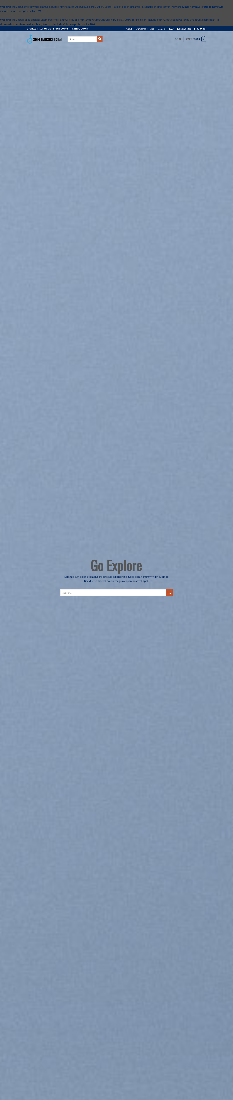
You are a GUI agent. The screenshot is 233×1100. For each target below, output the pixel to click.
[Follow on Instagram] (198, 29)
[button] (184, 28)
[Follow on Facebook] (195, 29)
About (129, 28)
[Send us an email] (204, 29)
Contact (161, 28)
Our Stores (141, 28)
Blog (152, 28)
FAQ (171, 28)
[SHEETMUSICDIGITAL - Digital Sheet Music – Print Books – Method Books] (44, 39)
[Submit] (100, 39)
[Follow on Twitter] (201, 29)
